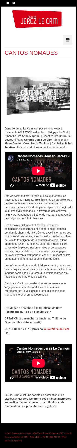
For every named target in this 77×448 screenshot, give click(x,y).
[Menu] (67, 40)
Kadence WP (57, 433)
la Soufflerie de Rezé (57, 329)
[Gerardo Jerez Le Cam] (37, 19)
